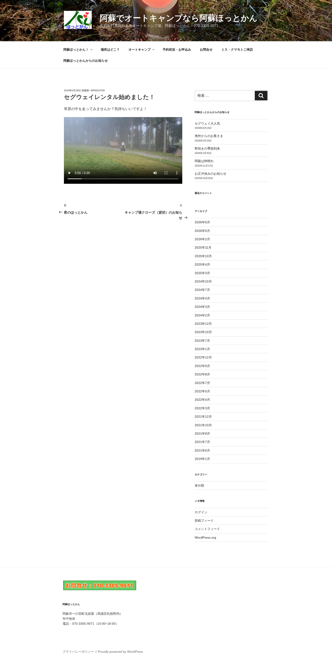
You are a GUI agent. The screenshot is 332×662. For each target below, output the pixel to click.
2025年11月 (203, 247)
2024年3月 (202, 307)
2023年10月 (203, 332)
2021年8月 (202, 433)
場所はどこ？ (110, 49)
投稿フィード (204, 520)
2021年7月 (202, 442)
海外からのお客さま (209, 136)
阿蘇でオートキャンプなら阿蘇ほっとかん (178, 18)
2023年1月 (202, 349)
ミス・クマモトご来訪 (237, 49)
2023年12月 (203, 323)
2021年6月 (202, 450)
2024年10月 (203, 281)
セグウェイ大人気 (207, 123)
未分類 (199, 485)
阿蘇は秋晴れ (204, 161)
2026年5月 (202, 231)
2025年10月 (203, 256)
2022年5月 (202, 391)
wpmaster (98, 90)
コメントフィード (207, 529)
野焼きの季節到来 (207, 148)
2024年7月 (202, 290)
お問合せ (206, 49)
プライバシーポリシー (78, 651)
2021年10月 (203, 425)
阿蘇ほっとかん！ (76, 49)
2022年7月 (202, 383)
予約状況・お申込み (177, 49)
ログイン (201, 512)
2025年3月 (202, 273)
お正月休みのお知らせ (210, 173)
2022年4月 (202, 399)
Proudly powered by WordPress (120, 651)
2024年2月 (202, 315)
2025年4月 (202, 264)
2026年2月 (202, 239)
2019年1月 (202, 459)
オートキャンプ (140, 49)
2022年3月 (202, 408)
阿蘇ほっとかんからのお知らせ (85, 60)
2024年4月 (202, 298)
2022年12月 (203, 357)
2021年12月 (203, 416)
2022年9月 (202, 366)
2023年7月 (202, 340)
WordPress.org (205, 537)
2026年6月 (202, 222)
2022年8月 (202, 374)
